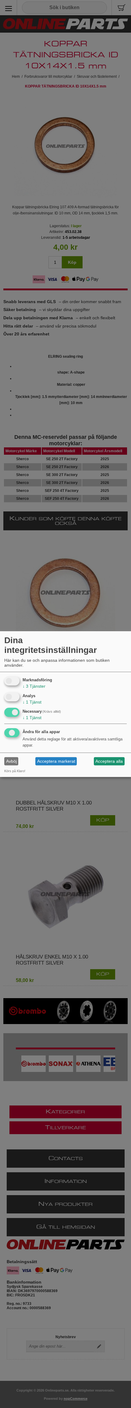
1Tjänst (32, 701)
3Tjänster (34, 686)
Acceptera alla (109, 761)
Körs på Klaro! (14, 771)
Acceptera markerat (56, 761)
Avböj (11, 761)
